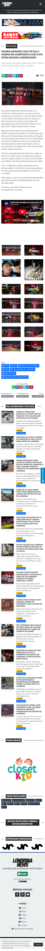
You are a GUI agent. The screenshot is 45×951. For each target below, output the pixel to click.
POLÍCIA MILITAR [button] (19, 800)
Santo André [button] (9, 373)
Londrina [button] (6, 800)
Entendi (38, 944)
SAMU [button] (6, 366)
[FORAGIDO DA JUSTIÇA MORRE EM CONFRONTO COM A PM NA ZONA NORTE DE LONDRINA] (7, 442)
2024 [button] (17, 803)
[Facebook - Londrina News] (17, 894)
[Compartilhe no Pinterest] (21, 75)
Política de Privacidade (23, 929)
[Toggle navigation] (40, 4)
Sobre (23, 911)
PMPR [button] (6, 369)
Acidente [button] (30, 800)
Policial (19, 430)
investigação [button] (34, 803)
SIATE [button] (14, 366)
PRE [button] (4, 807)
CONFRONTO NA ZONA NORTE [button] (16, 377)
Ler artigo (21, 433)
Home (23, 908)
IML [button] (4, 803)
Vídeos (23, 922)
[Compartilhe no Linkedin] (17, 75)
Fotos (23, 918)
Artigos (23, 915)
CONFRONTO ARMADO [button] (29, 366)
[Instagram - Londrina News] (22, 894)
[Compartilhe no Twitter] (14, 75)
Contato (23, 925)
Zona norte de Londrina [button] (23, 369)
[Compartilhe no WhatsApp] (3, 75)
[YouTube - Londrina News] (28, 894)
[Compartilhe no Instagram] (10, 75)
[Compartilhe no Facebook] (6, 75)
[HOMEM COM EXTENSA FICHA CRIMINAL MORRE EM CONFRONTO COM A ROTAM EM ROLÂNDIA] (7, 605)
